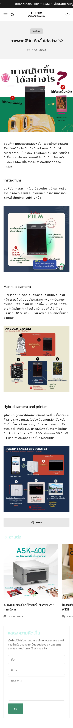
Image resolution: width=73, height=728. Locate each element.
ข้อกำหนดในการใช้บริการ (26, 648)
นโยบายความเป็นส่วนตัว (29, 645)
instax (36, 31)
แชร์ (39, 522)
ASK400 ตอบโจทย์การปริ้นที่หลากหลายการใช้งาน (29, 607)
